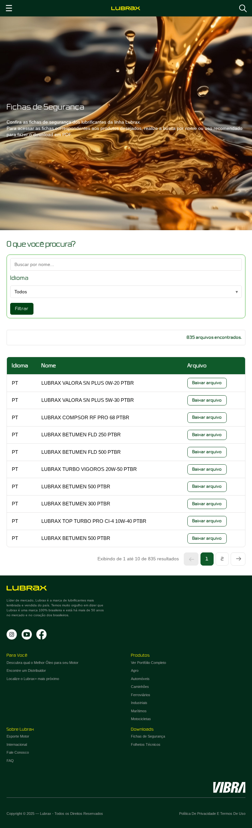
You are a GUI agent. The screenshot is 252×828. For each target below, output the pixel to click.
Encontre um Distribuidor (26, 670)
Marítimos (139, 711)
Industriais (139, 703)
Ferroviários (140, 695)
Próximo (238, 559)
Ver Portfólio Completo (148, 663)
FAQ (10, 761)
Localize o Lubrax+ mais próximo (33, 679)
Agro (134, 670)
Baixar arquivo (207, 383)
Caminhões (140, 687)
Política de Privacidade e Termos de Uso (212, 814)
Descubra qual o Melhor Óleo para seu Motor (42, 663)
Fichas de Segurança (148, 736)
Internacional (17, 744)
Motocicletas (141, 719)
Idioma (19, 278)
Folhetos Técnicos (145, 744)
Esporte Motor (18, 736)
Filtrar (22, 308)
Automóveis (140, 679)
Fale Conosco (18, 752)
